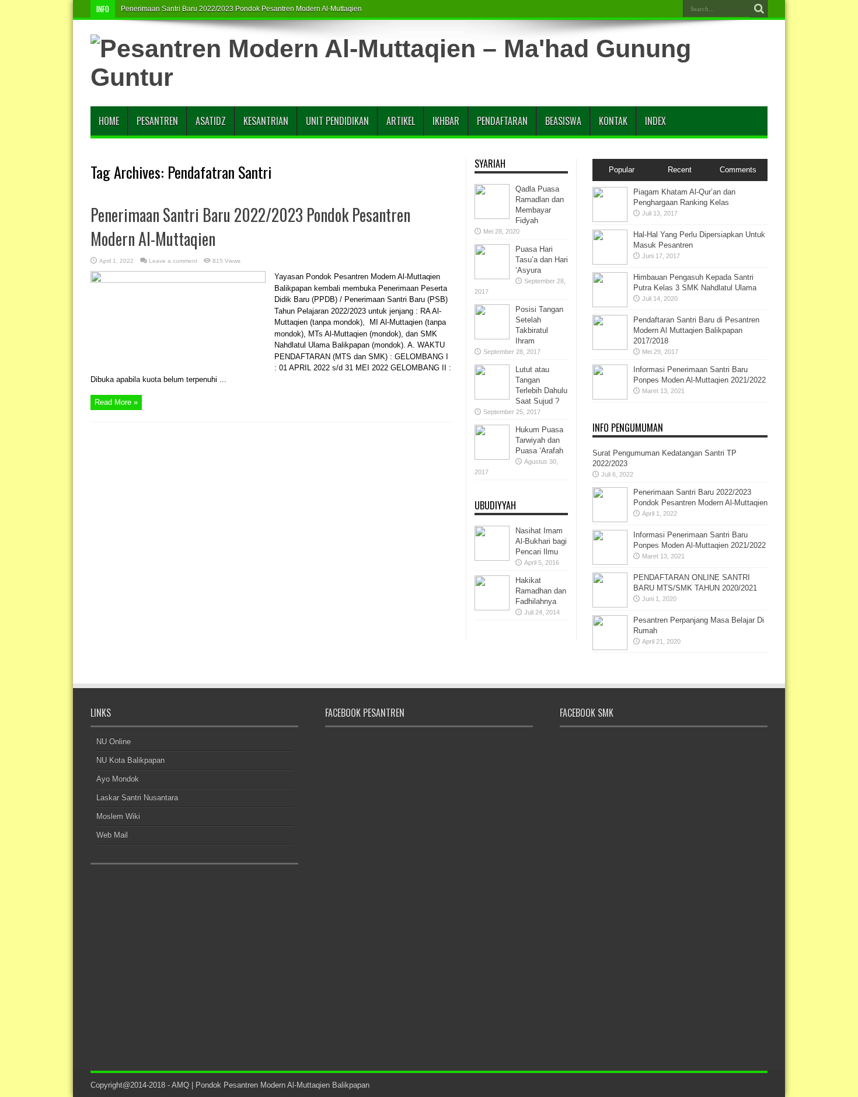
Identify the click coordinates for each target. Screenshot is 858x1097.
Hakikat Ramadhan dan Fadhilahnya (540, 591)
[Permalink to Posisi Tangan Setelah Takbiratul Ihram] (492, 336)
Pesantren (157, 121)
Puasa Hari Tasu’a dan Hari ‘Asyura (541, 260)
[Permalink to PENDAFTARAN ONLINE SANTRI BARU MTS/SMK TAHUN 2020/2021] (609, 604)
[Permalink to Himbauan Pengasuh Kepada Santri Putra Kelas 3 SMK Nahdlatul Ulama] (609, 304)
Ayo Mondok (117, 779)
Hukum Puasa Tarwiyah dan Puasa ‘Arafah (539, 440)
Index (655, 121)
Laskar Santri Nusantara (137, 797)
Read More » (116, 402)
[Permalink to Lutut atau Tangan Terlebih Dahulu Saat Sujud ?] (492, 397)
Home (109, 121)
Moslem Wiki (118, 816)
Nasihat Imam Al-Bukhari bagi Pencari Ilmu (541, 541)
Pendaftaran (502, 121)
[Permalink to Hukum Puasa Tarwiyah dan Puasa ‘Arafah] (492, 457)
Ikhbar (446, 121)
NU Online (113, 741)
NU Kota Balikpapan (130, 760)
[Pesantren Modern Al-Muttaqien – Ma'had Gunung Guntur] (429, 77)
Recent (680, 169)
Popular (621, 169)
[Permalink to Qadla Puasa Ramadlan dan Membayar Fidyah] (492, 216)
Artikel (400, 121)
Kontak (613, 121)
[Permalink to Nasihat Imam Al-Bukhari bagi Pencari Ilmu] (492, 558)
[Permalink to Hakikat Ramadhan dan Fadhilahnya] (492, 607)
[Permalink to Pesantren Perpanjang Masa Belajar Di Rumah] (609, 647)
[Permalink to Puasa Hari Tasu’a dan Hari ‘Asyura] (492, 276)
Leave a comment (173, 261)
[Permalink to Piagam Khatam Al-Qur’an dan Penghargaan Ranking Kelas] (609, 219)
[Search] (759, 9)
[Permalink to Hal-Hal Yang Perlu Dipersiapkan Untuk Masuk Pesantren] (609, 262)
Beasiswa (563, 121)
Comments (738, 169)
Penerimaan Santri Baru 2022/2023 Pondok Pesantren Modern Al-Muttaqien (241, 9)
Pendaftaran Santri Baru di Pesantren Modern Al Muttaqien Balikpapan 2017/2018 (696, 330)
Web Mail (112, 835)
